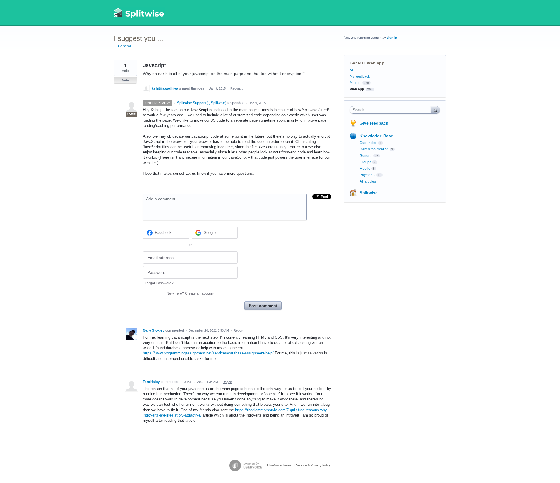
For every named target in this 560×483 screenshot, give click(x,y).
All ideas (356, 70)
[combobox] (392, 110)
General (357, 63)
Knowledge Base (376, 136)
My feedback (360, 76)
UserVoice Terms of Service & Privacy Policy (299, 465)
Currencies (368, 143)
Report (238, 330)
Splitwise (369, 192)
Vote (125, 80)
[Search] (435, 109)
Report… (236, 88)
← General (122, 46)
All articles (368, 181)
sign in (392, 37)
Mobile (355, 83)
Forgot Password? (159, 283)
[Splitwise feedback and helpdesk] (139, 12)
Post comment (263, 305)
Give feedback (374, 123)
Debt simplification (374, 149)
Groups (365, 162)
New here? (190, 293)
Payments (367, 175)
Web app (375, 63)
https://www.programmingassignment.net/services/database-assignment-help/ (208, 353)
